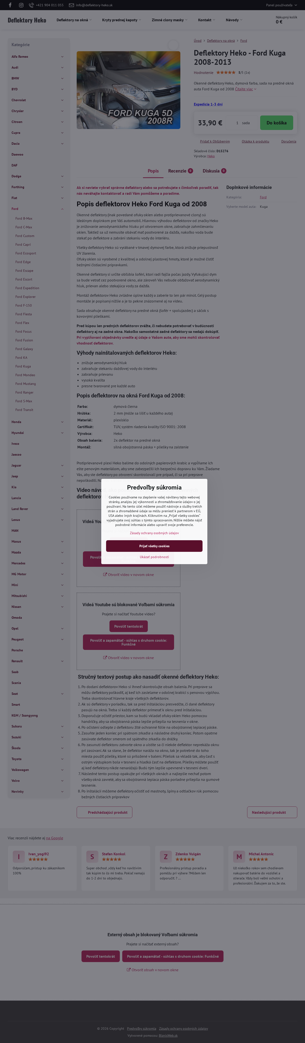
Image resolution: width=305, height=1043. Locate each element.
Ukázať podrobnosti (154, 557)
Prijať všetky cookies (154, 546)
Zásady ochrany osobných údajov (154, 533)
